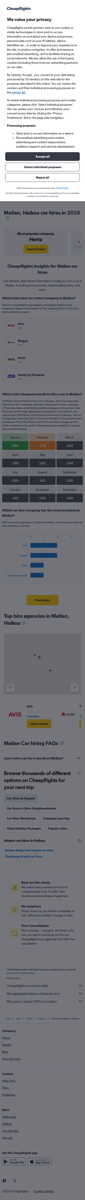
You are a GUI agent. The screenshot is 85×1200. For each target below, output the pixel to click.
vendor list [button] (18, 92)
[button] (42, 156)
